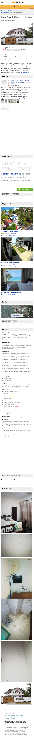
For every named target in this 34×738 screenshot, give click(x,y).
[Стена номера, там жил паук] (9, 101)
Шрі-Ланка (4, 20)
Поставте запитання (11, 174)
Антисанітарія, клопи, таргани (18, 80)
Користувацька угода (10, 718)
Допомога (23, 714)
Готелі (16, 7)
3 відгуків (14, 233)
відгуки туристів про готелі (18, 721)
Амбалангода (11, 20)
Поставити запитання (25, 190)
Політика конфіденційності (18, 716)
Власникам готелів (14, 715)
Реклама (7, 715)
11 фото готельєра (26, 43)
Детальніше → (25, 72)
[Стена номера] (13, 101)
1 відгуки (23, 50)
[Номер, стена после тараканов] (2, 101)
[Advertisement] (17, 130)
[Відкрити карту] (17, 317)
